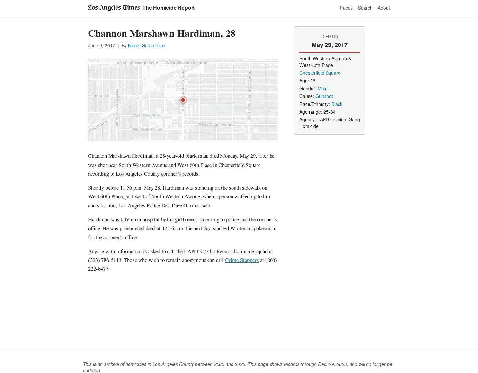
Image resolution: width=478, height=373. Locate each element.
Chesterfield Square (319, 72)
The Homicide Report (168, 7)
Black (336, 104)
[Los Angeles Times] (114, 8)
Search (365, 8)
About (384, 8)
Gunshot (324, 96)
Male (323, 88)
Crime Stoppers (242, 260)
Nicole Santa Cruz (146, 45)
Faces (346, 8)
